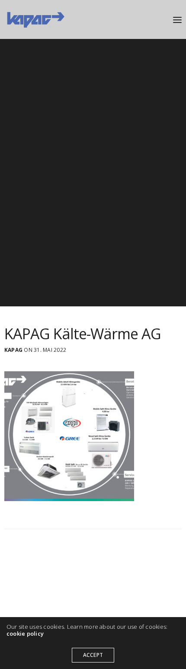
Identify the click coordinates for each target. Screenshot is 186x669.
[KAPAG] (35, 19)
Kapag (13, 350)
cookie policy (25, 633)
